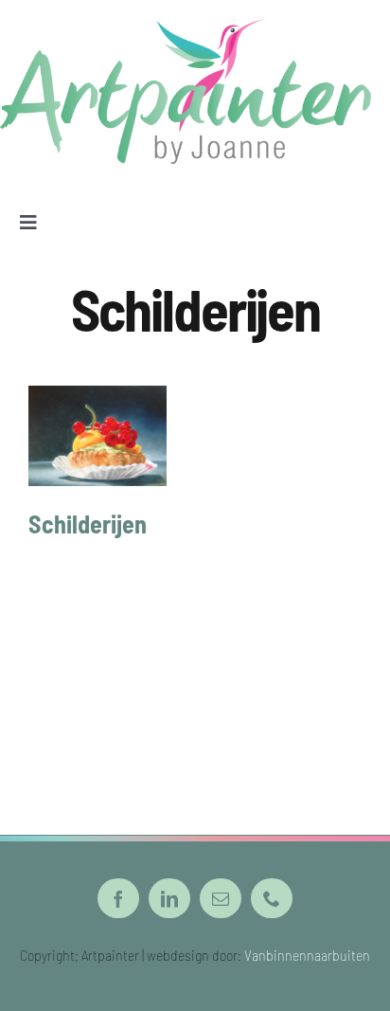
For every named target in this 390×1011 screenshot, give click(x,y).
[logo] (185, 28)
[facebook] (118, 898)
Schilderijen (87, 523)
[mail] (220, 898)
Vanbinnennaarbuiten (307, 955)
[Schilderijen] (97, 436)
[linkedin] (169, 898)
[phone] (271, 898)
